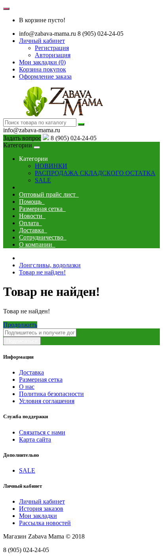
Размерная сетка (42, 208)
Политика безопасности (51, 393)
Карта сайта (35, 439)
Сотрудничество (42, 237)
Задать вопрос (22, 138)
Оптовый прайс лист (49, 194)
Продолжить (20, 324)
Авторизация (52, 55)
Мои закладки (38, 515)
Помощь (32, 201)
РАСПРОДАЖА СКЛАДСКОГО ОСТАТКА (95, 173)
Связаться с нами (42, 432)
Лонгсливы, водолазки (50, 265)
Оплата (30, 223)
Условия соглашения (46, 401)
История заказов (41, 508)
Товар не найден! (42, 272)
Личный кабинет (42, 501)
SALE (43, 180)
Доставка (33, 230)
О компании (37, 244)
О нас (26, 386)
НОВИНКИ (51, 165)
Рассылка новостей (45, 522)
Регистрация (52, 47)
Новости (32, 215)
